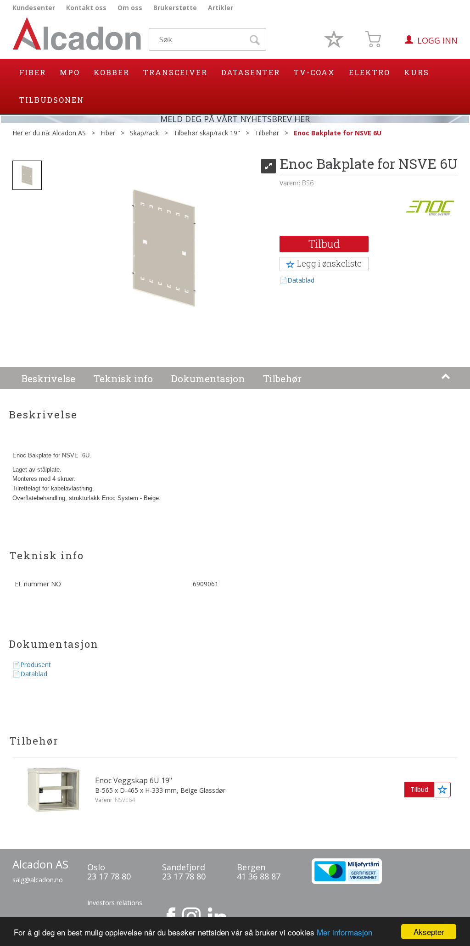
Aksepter (429, 931)
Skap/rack (144, 132)
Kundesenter (33, 7)
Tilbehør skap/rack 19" (206, 132)
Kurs (416, 72)
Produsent (35, 664)
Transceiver (175, 72)
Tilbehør (267, 132)
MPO (70, 72)
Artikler (220, 7)
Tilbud (324, 243)
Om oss (130, 7)
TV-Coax (314, 72)
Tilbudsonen (51, 100)
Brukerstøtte (175, 7)
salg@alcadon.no (37, 879)
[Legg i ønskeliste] (443, 789)
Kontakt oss (86, 7)
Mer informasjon (344, 932)
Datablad (300, 280)
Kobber (111, 72)
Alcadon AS (69, 132)
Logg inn (437, 40)
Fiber (32, 72)
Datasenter (250, 72)
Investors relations (114, 902)
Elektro (369, 72)
